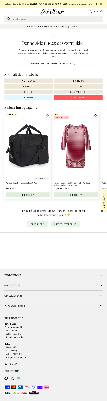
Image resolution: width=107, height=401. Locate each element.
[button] (101, 12)
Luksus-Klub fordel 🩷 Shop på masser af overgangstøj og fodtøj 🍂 (53, 4)
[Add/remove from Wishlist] (47, 115)
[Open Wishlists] (96, 11)
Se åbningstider (11, 370)
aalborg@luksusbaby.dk (15, 357)
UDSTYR (78, 86)
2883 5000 (17, 354)
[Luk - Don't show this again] (102, 211)
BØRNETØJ (78, 80)
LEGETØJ (28, 92)
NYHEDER (28, 97)
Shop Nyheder (38, 224)
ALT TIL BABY (28, 80)
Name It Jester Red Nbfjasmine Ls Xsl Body (72, 183)
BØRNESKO (28, 86)
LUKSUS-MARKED (78, 97)
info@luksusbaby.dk (13, 337)
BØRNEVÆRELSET (78, 92)
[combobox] (53, 19)
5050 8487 (17, 333)
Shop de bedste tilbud (65, 224)
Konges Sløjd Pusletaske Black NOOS (21, 183)
